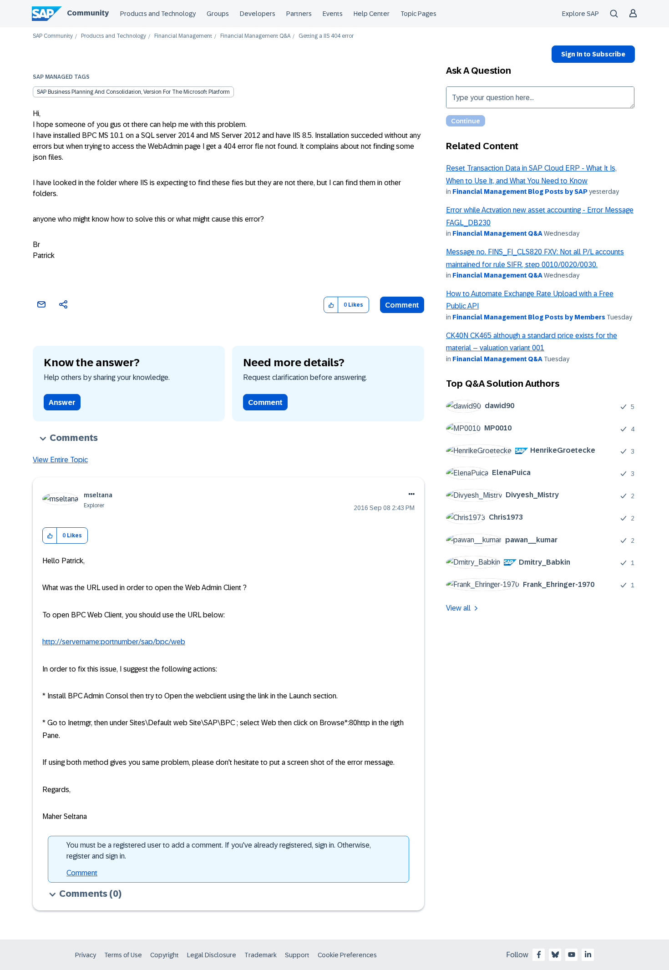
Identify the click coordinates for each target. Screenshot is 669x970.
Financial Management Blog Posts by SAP (520, 191)
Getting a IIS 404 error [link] (326, 36)
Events (333, 13)
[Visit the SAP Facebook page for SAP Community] (538, 954)
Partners (299, 13)
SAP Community (53, 36)
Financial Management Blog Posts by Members (528, 317)
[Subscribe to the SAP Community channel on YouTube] (571, 954)
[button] (331, 305)
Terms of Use (123, 955)
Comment (402, 305)
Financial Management (183, 36)
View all (458, 608)
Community (88, 13)
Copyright (164, 955)
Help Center (372, 13)
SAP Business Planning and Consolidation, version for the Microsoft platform (133, 92)
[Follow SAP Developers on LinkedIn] (588, 954)
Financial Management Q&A (255, 36)
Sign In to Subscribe (593, 54)
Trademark (260, 955)
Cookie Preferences (347, 955)
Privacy (85, 955)
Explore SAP (580, 13)
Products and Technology (158, 13)
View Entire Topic (60, 460)
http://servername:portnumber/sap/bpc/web (113, 642)
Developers (257, 13)
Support (297, 955)
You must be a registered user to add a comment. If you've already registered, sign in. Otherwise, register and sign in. (218, 850)
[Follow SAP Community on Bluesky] (555, 954)
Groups (218, 13)
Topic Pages (418, 13)
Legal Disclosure (211, 955)
